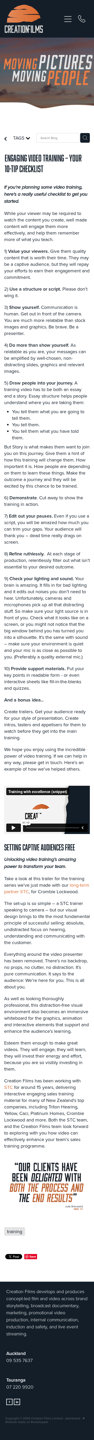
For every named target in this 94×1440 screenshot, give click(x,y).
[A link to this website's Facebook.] (9, 1402)
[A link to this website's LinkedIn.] (17, 1402)
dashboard (72, 1418)
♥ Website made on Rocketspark (45, 1420)
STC (8, 1087)
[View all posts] (5, 139)
